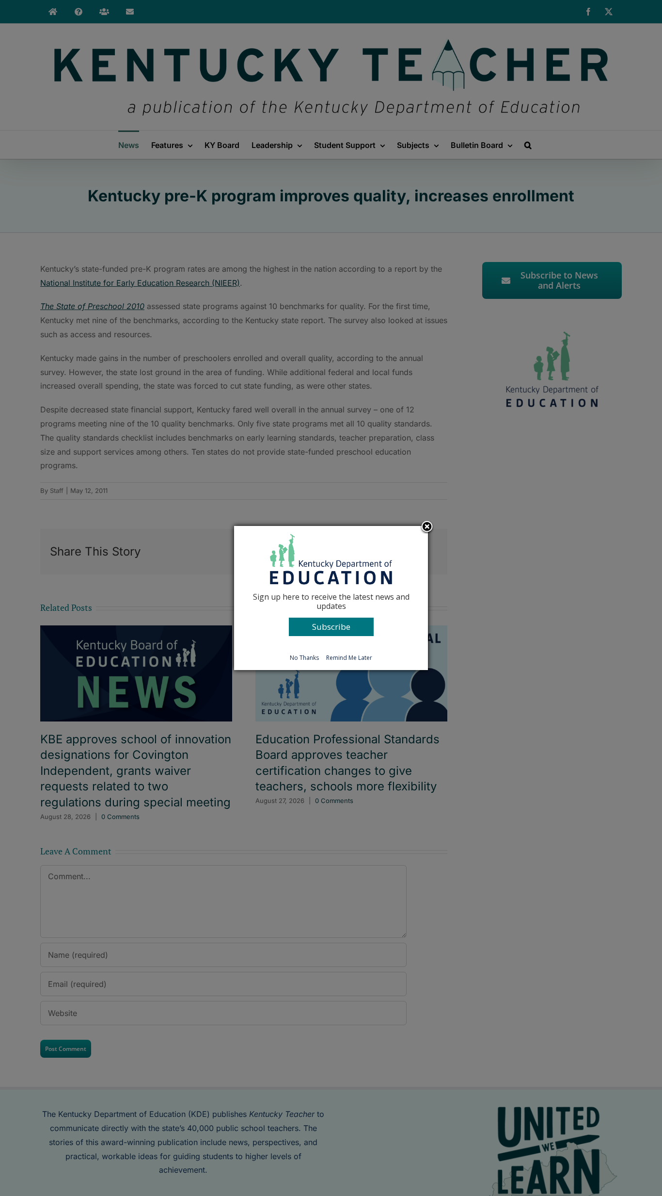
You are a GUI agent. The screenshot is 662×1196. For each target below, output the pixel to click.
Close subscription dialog (427, 527)
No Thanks (304, 658)
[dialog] (331, 598)
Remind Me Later (349, 658)
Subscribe (331, 626)
